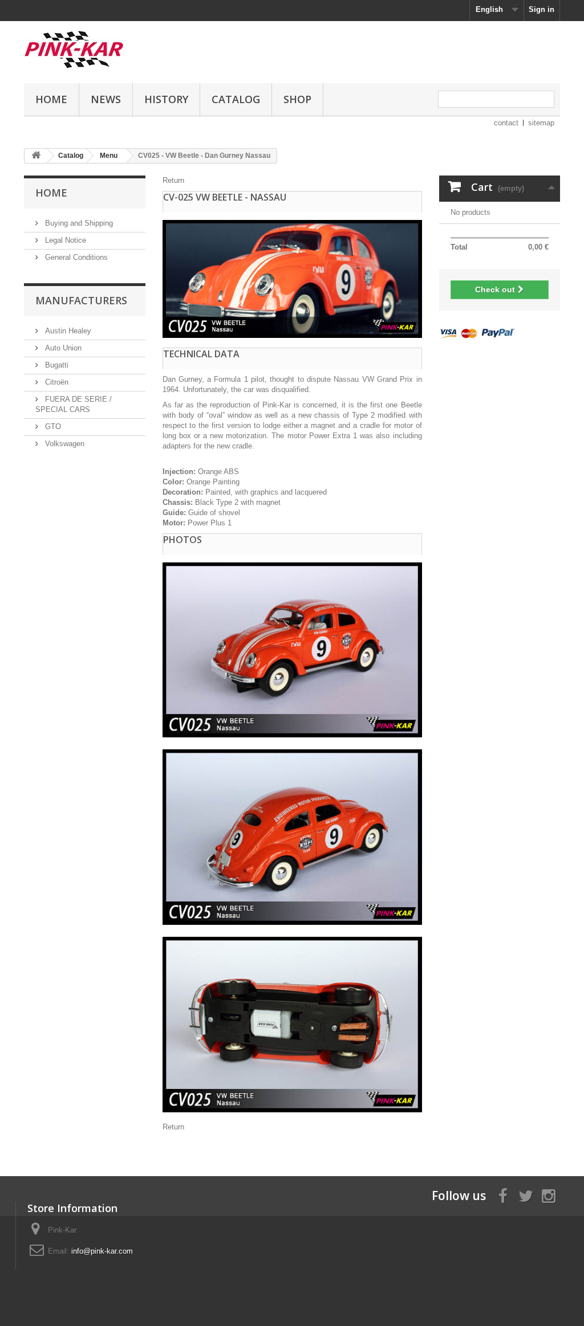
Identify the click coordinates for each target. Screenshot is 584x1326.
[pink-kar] (107, 49)
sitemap (541, 123)
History (166, 99)
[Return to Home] (36, 156)
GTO (52, 426)
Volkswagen (63, 443)
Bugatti (55, 365)
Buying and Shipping (78, 223)
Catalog (236, 99)
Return (173, 180)
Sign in (541, 9)
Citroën (55, 382)
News (106, 99)
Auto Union (62, 348)
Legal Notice (64, 240)
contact (506, 123)
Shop (297, 99)
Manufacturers (81, 300)
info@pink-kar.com (102, 1251)
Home (51, 99)
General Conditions (75, 257)
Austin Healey (67, 331)
